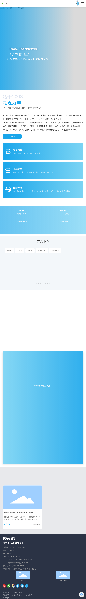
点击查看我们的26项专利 (43, 386)
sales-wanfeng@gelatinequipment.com (20, 559)
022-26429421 (11, 547)
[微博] (4, 586)
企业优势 (17, 168)
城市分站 (29, 595)
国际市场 (17, 187)
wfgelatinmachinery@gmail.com (18, 563)
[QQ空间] (22, 586)
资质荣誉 (17, 149)
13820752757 (21, 547)
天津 (18, 595)
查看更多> (26, 277)
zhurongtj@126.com (13, 556)
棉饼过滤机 (42, 250)
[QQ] (17, 586)
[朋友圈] (13, 586)
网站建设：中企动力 (10, 595)
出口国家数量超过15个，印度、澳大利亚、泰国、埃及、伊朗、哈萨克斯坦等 (41, 191)
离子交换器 (55, 250)
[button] (36, 283)
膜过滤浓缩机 (69, 250)
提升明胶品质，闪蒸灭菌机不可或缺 (18, 512)
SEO (23, 595)
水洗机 (19, 250)
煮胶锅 (30, 250)
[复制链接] (26, 586)
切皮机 (9, 250)
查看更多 (7, 524)
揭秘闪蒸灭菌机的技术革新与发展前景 (60, 516)
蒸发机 (26, 261)
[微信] (8, 586)
